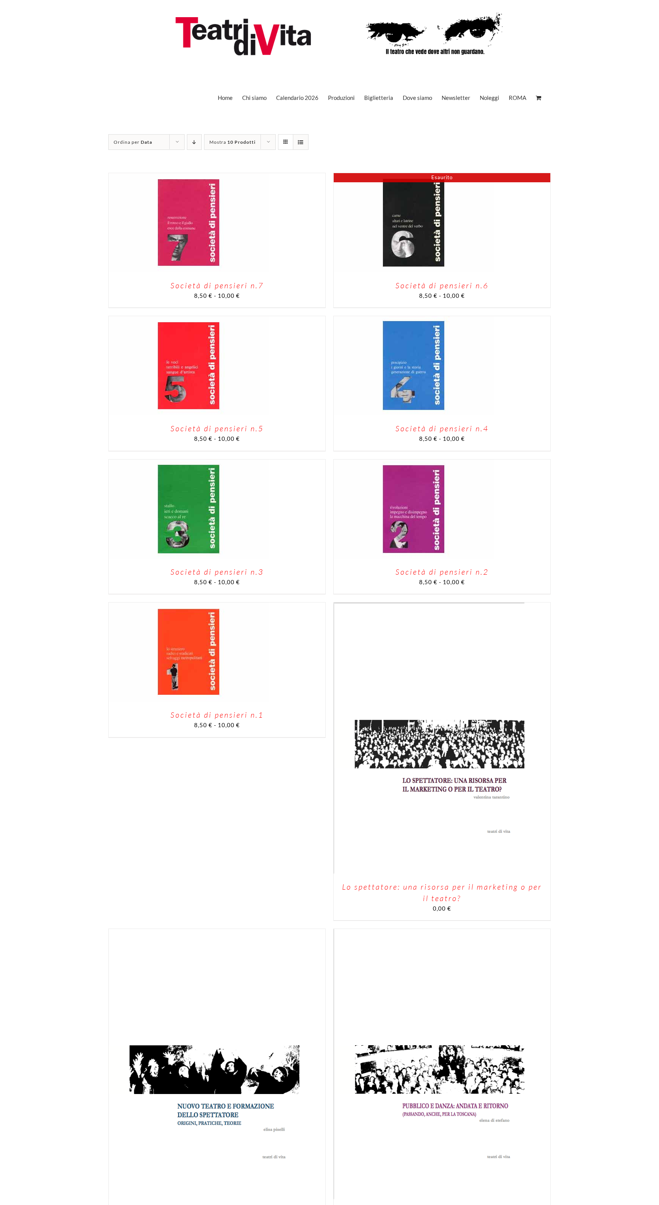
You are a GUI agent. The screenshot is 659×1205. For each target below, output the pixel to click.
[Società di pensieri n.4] (414, 320)
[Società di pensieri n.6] (414, 177)
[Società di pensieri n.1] (189, 606)
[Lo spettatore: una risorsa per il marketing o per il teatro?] (429, 606)
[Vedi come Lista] (300, 142)
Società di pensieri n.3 (217, 572)
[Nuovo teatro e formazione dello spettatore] (204, 933)
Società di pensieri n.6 (442, 285)
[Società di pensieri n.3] (189, 463)
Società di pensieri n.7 (217, 285)
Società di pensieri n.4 (442, 428)
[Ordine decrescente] (194, 142)
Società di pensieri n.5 (217, 428)
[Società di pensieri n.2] (414, 463)
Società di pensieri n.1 (217, 715)
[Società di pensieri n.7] (189, 177)
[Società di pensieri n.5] (189, 320)
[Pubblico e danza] (429, 933)
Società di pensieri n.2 (442, 572)
